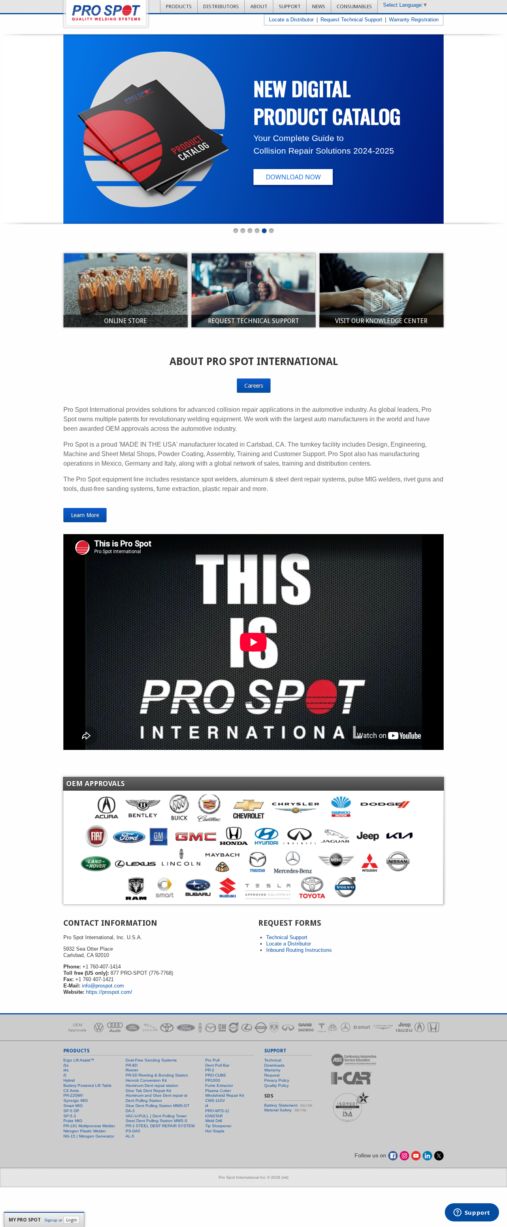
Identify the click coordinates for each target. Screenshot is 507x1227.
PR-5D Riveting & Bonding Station (157, 1075)
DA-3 (130, 1111)
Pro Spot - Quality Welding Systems (106, 13)
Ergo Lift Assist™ (78, 1060)
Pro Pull (212, 1060)
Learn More (85, 515)
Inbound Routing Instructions (299, 950)
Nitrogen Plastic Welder (84, 1131)
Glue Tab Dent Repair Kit (148, 1090)
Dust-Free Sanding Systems (151, 1060)
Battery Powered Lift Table (87, 1085)
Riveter (132, 1070)
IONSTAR (214, 1116)
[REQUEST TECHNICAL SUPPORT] (253, 290)
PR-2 (209, 1070)
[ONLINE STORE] (125, 290)
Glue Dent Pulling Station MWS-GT (157, 1105)
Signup (50, 1220)
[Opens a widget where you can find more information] (471, 1213)
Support (290, 7)
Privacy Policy (276, 1080)
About (258, 7)
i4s (66, 1070)
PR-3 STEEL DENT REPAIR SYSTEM (160, 1126)
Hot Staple (215, 1131)
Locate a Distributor (291, 20)
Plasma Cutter (218, 1090)
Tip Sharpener (218, 1126)
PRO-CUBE (215, 1075)
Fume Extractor (219, 1085)
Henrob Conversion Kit (146, 1080)
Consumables (354, 7)
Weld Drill (213, 1121)
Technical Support (286, 937)
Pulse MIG (72, 1121)
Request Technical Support (351, 20)
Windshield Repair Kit (224, 1095)
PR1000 (212, 1080)
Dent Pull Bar (217, 1065)
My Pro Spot (25, 1220)
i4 (206, 1105)
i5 (65, 1075)
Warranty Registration (413, 20)
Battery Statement (280, 1105)
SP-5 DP (71, 1111)
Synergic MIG (75, 1100)
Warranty (272, 1070)
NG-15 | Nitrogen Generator (88, 1136)
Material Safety (278, 1110)
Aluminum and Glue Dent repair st (156, 1095)
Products (179, 7)
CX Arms (71, 1090)
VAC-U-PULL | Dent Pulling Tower (156, 1116)
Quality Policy (276, 1085)
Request (272, 1075)
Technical (272, 1060)
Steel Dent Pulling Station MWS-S (156, 1121)
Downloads (274, 1065)
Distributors (221, 7)
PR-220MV (73, 1095)
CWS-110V (215, 1100)
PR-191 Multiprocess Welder (89, 1126)
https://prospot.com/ (109, 992)
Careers (253, 385)
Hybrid (69, 1080)
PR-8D (131, 1065)
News (318, 7)
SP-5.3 (69, 1116)
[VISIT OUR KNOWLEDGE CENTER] (381, 290)
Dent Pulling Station (144, 1100)
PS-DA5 (133, 1131)
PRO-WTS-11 (217, 1111)
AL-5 (130, 1136)
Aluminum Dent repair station (152, 1085)
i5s (66, 1065)
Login (71, 1219)
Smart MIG (73, 1105)
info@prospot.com (103, 986)
